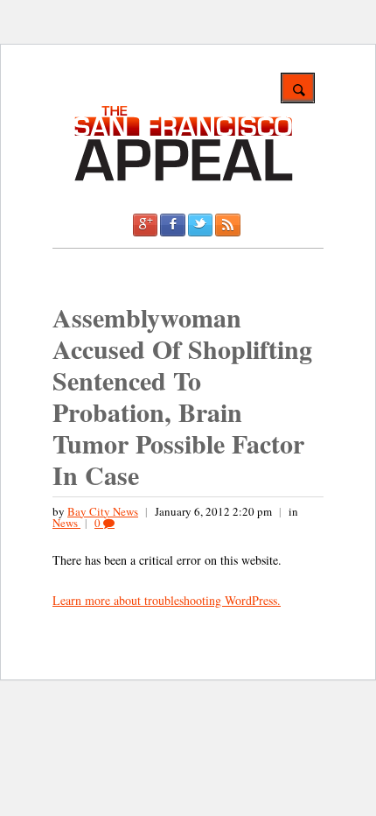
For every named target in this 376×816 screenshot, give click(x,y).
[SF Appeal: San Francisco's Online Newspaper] (183, 178)
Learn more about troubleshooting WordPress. (166, 600)
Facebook (172, 225)
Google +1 (145, 225)
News (66, 523)
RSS (227, 225)
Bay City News (102, 511)
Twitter (200, 225)
